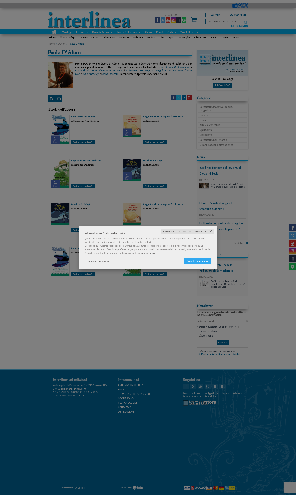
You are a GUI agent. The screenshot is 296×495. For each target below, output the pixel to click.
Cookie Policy (147, 253)
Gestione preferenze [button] (98, 261)
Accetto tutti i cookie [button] (198, 261)
